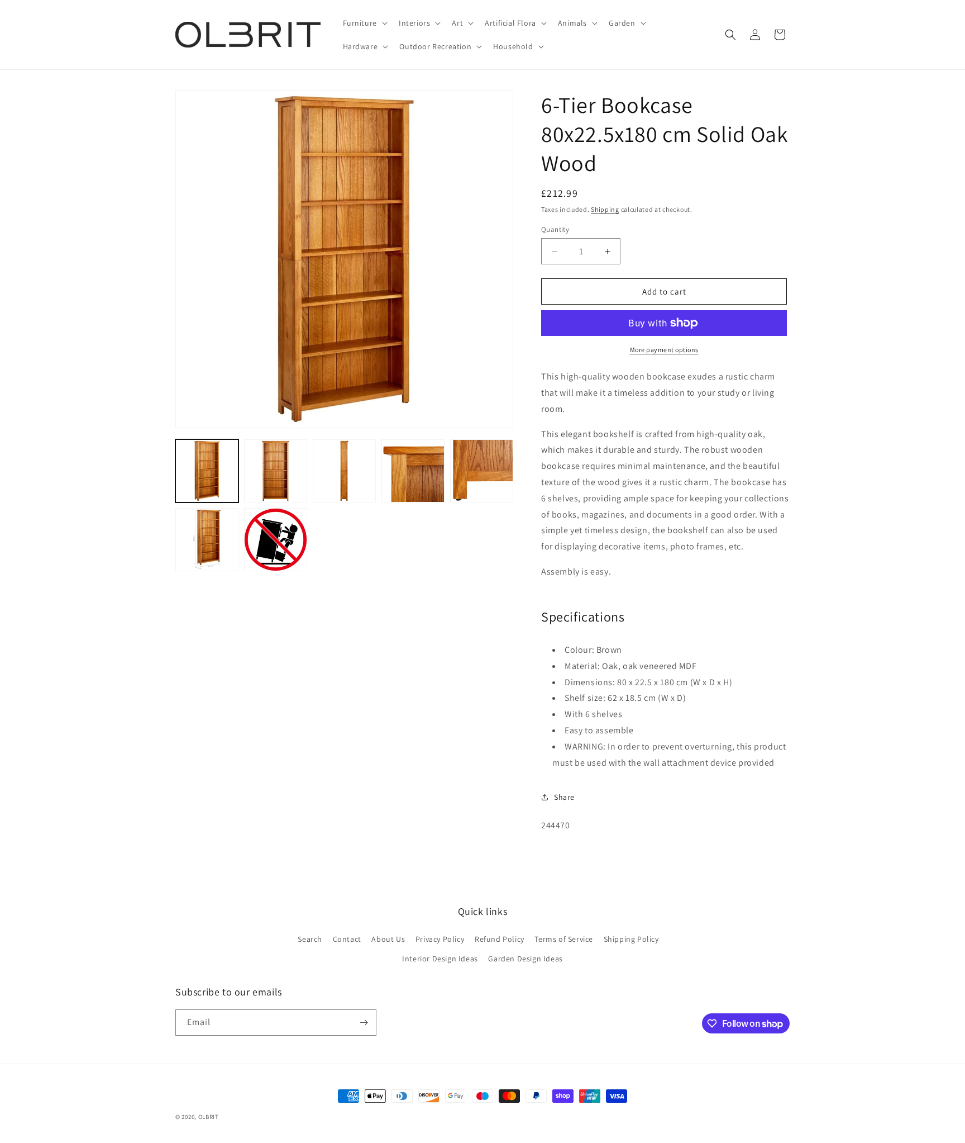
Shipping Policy (631, 939)
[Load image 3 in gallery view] (344, 470)
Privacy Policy (439, 939)
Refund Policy (499, 939)
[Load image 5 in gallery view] (481, 470)
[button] (364, 23)
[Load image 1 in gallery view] (206, 470)
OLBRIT (208, 1117)
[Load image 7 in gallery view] (275, 539)
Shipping (605, 209)
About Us (388, 939)
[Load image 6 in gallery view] (206, 539)
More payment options (664, 349)
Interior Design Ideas (440, 959)
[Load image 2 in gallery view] (275, 470)
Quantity (555, 229)
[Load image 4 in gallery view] (413, 470)
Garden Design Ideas (525, 959)
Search (310, 939)
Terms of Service (563, 939)
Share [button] (564, 797)
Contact (347, 939)
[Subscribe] (363, 1022)
